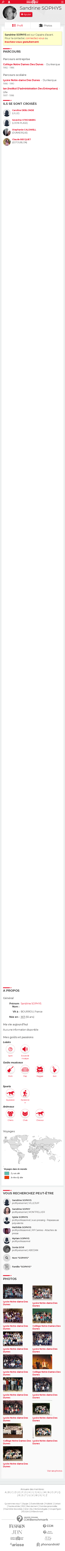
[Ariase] (17, 1544)
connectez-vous (35, 38)
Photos (48, 25)
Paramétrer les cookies (13, 1509)
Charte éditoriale (36, 1504)
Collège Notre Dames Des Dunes (23, 64)
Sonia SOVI (18, 1247)
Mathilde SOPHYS (21, 1227)
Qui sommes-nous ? (13, 1504)
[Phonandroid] (47, 1544)
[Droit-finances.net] (47, 1532)
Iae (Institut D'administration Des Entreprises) (30, 88)
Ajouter (27, 14)
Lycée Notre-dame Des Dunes (21, 80)
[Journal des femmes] (17, 1526)
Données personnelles (48, 1506)
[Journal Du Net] (17, 1532)
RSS (23, 1506)
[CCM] (47, 1526)
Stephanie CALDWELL (24, 129)
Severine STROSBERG (24, 120)
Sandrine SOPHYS (22, 1200)
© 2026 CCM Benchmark (32, 1512)
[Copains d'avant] (17, 1538)
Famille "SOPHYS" (21, 1266)
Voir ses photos (54, 1471)
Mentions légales (40, 1509)
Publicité (48, 1504)
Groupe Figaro (55, 1509)
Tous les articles (14, 1506)
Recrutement (32, 1506)
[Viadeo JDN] (47, 1538)
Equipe (25, 1504)
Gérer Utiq (28, 1509)
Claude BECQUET (21, 139)
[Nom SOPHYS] (7, 1258)
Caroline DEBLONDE (23, 110)
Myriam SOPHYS (20, 1238)
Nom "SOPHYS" (20, 1258)
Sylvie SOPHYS (20, 1217)
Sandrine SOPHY (21, 1209)
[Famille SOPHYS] (7, 1267)
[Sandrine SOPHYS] (9, 13)
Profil (20, 25)
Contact (57, 1504)
